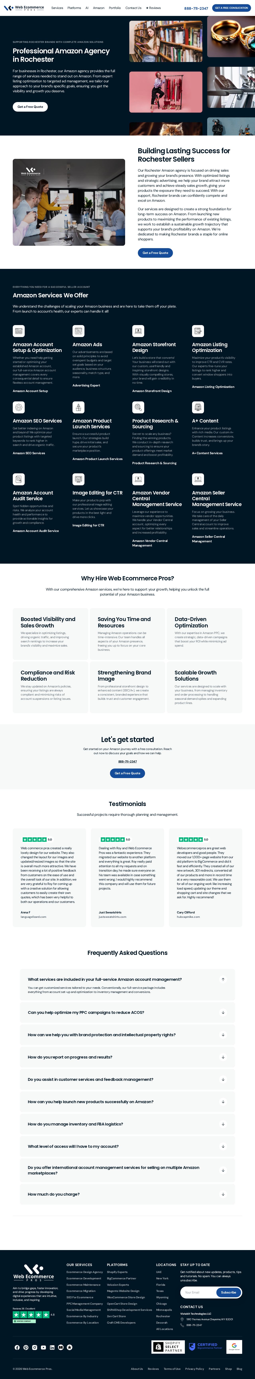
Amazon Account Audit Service (33, 495)
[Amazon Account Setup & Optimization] (19, 334)
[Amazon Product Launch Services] (78, 410)
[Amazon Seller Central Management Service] (198, 482)
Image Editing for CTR (98, 492)
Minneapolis (164, 1310)
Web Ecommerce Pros (37, 1369)
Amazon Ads (87, 344)
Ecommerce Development (84, 1278)
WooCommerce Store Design (126, 1297)
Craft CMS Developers (121, 1322)
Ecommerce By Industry (82, 1316)
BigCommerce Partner (121, 1278)
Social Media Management (84, 1310)
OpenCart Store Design (122, 1303)
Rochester (163, 1316)
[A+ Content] (198, 410)
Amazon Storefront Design (154, 347)
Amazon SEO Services (37, 421)
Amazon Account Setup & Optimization (37, 347)
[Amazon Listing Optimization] (198, 334)
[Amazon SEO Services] (19, 410)
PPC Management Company (85, 1303)
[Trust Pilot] (69, 1347)
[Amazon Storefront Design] (138, 334)
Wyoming (162, 1297)
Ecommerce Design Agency (85, 1272)
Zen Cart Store (116, 1316)
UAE (159, 1272)
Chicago (161, 1303)
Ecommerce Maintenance (84, 1285)
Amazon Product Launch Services (92, 424)
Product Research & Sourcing (155, 424)
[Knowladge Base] (61, 1347)
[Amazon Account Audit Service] (19, 482)
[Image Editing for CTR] (78, 482)
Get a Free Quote (30, 107)
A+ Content (205, 421)
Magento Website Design (123, 1291)
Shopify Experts (117, 1272)
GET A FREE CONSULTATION (231, 8)
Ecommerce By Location (83, 1322)
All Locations (164, 1329)
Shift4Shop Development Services (129, 1310)
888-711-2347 (196, 8)
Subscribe (228, 1292)
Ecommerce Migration (81, 1291)
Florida (160, 1285)
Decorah (162, 1322)
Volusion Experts (118, 1285)
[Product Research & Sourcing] (138, 410)
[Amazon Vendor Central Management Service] (138, 482)
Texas (160, 1291)
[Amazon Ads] (78, 334)
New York (162, 1278)
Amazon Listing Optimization (210, 347)
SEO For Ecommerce (80, 1297)
